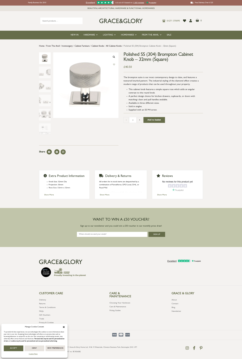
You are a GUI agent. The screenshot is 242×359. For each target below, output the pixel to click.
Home (41, 46)
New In (75, 35)
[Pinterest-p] (201, 348)
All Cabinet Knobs (114, 46)
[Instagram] (63, 151)
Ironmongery (67, 46)
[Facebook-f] (194, 348)
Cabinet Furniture (81, 46)
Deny (34, 348)
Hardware (89, 35)
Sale (169, 35)
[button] (64, 327)
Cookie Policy (33, 354)
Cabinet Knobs (97, 46)
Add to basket (154, 120)
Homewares (127, 35)
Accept (13, 348)
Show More (49, 195)
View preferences (55, 348)
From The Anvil (150, 35)
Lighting (108, 35)
